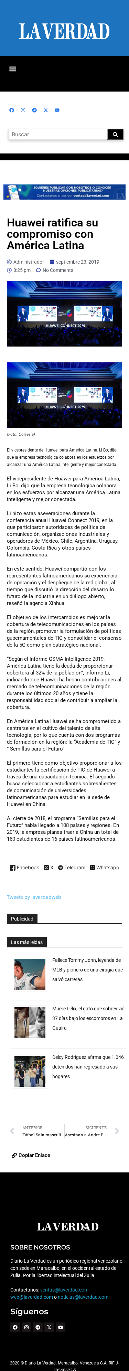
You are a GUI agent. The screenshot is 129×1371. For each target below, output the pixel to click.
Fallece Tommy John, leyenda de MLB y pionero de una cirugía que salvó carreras (87, 969)
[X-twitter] (46, 110)
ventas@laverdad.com (64, 1290)
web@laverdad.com (31, 1297)
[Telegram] (34, 110)
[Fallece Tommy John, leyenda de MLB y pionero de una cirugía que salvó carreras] (32, 991)
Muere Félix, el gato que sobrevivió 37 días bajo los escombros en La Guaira (88, 1018)
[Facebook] (12, 110)
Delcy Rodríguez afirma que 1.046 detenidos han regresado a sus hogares (88, 1066)
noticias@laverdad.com (83, 1297)
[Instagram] (23, 110)
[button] (12, 68)
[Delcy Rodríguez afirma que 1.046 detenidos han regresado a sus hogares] (32, 1088)
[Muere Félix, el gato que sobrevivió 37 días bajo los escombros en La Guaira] (32, 1040)
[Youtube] (57, 110)
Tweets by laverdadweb (34, 897)
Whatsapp (107, 867)
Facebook (27, 867)
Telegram (74, 867)
